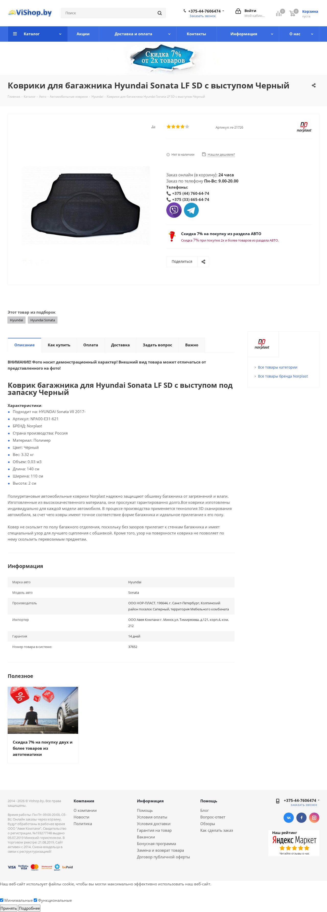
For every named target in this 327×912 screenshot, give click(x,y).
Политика (83, 823)
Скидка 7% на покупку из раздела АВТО (221, 233)
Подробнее (29, 908)
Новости (81, 816)
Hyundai (16, 320)
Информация (150, 800)
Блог (204, 810)
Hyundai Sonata (42, 320)
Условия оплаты (152, 816)
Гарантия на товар (154, 830)
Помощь (145, 810)
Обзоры (207, 823)
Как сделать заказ (216, 830)
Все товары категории (277, 367)
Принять (9, 908)
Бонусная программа (156, 843)
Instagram (314, 818)
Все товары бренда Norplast (283, 376)
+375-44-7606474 (204, 11)
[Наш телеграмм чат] (191, 209)
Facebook (301, 818)
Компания (84, 800)
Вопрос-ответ (212, 816)
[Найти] (160, 13)
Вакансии (146, 836)
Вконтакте (289, 818)
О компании (85, 810)
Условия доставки (154, 823)
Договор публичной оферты (163, 856)
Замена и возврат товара (160, 850)
